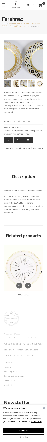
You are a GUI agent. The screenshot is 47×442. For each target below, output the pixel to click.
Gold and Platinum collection (20, 26)
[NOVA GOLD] (23, 268)
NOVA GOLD (23, 294)
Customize (23, 437)
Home (4, 23)
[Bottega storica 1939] (11, 318)
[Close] (44, 408)
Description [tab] (23, 177)
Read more (28, 286)
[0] (41, 6)
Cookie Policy (36, 422)
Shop (10, 23)
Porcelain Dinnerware (21, 23)
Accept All (23, 430)
